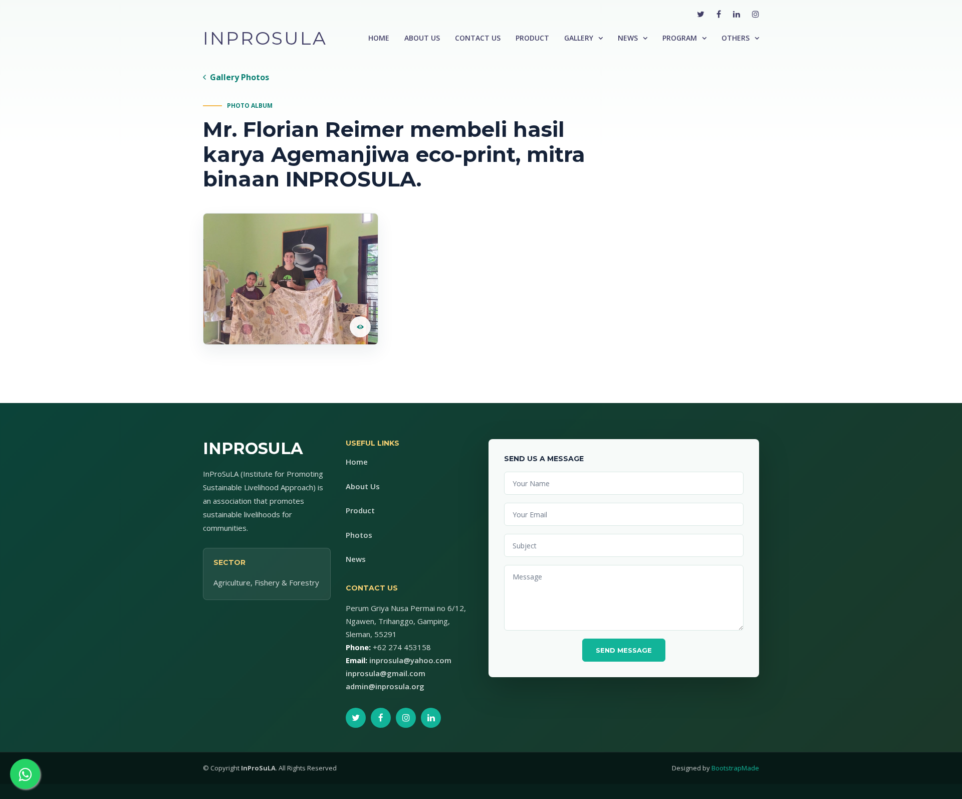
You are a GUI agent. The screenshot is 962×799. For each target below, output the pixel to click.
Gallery (578, 38)
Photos (359, 535)
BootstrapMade (735, 767)
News (628, 38)
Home (378, 38)
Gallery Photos (239, 77)
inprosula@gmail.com (385, 673)
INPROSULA (265, 38)
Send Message (624, 650)
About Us (422, 38)
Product (532, 38)
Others (736, 38)
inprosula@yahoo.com (410, 660)
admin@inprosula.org (385, 686)
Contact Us (478, 38)
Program (679, 38)
